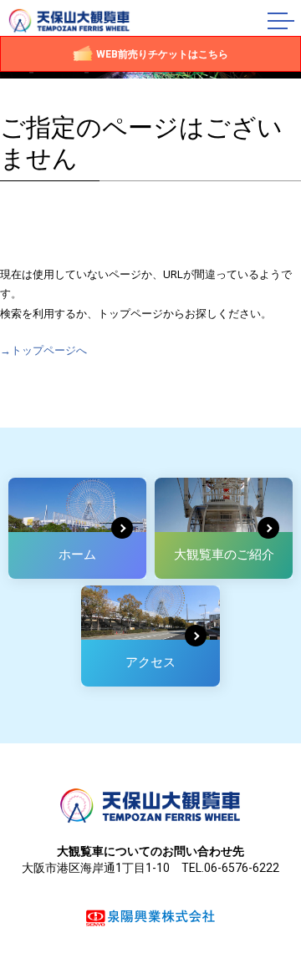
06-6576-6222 (241, 867)
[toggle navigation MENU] (284, 21)
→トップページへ (43, 350)
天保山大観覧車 (69, 21)
